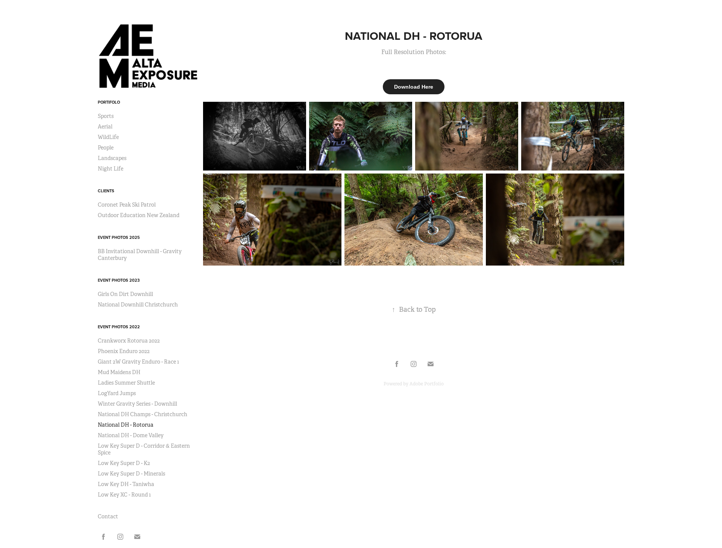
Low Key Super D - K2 (124, 463)
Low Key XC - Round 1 (124, 494)
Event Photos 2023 (119, 280)
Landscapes (112, 158)
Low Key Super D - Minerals (131, 473)
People (106, 147)
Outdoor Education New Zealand (138, 215)
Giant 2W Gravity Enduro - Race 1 (138, 361)
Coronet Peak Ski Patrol (127, 204)
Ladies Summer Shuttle (126, 382)
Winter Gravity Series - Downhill (137, 403)
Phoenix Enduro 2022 (124, 351)
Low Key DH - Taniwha (126, 484)
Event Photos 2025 (119, 237)
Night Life (110, 168)
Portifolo (109, 102)
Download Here (413, 87)
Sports (106, 116)
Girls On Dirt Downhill (125, 294)
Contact (108, 516)
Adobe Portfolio (427, 384)
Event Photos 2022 (119, 327)
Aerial (105, 126)
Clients (106, 191)
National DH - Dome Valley (131, 435)
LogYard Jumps (117, 393)
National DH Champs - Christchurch (142, 414)
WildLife (108, 137)
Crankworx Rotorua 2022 (129, 340)
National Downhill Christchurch (138, 304)
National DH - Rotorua (125, 424)
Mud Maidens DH (119, 372)
